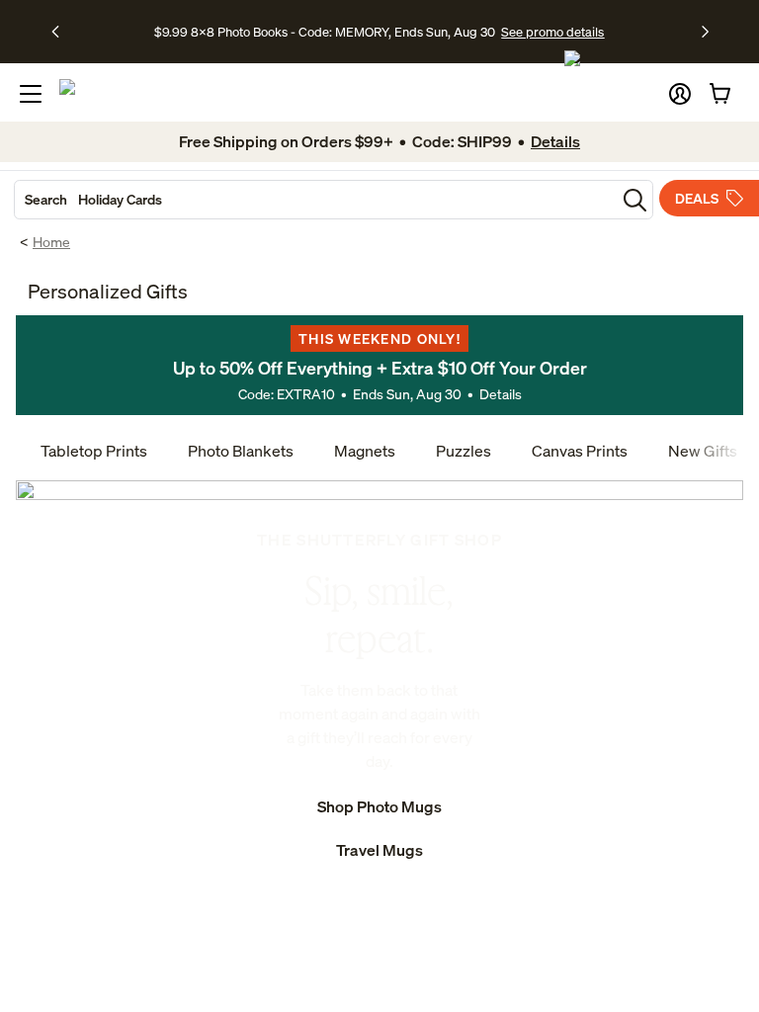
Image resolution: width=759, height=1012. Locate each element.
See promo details (552, 32)
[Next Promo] (705, 32)
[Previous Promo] (61, 32)
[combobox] (315, 199)
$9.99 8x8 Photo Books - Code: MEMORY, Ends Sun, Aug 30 (324, 32)
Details (500, 393)
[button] (680, 94)
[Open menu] (31, 94)
